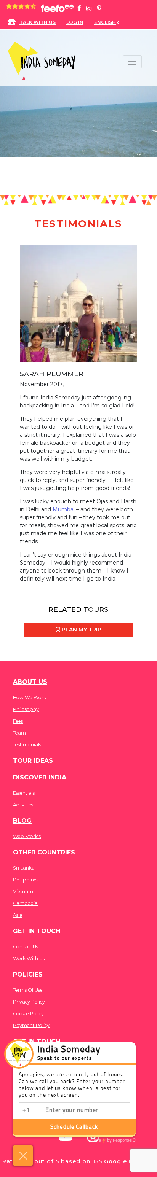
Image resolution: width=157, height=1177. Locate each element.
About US (30, 682)
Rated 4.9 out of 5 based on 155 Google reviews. (78, 1161)
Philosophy (26, 709)
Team (19, 733)
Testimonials (27, 745)
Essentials (24, 793)
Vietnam (23, 891)
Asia (17, 915)
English (105, 22)
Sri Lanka (24, 868)
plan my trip (80, 629)
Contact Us (25, 947)
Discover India (39, 777)
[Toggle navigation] (132, 61)
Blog (22, 820)
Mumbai (64, 509)
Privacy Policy (29, 1002)
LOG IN (74, 22)
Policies (28, 974)
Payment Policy (31, 1025)
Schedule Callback (74, 1127)
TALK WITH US (37, 22)
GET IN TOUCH (36, 931)
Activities (23, 805)
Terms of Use (28, 990)
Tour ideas (33, 760)
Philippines (25, 880)
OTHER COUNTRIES (44, 852)
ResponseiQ (113, 1140)
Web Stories (27, 836)
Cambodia (25, 903)
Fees (18, 721)
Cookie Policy (28, 1013)
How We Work (29, 697)
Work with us (29, 958)
